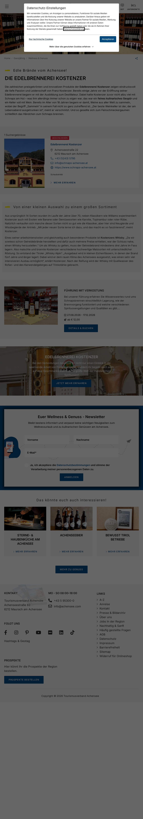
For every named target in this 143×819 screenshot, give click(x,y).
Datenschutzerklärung (74, 29)
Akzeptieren (108, 39)
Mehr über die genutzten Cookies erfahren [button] (69, 46)
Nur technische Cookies (41, 39)
